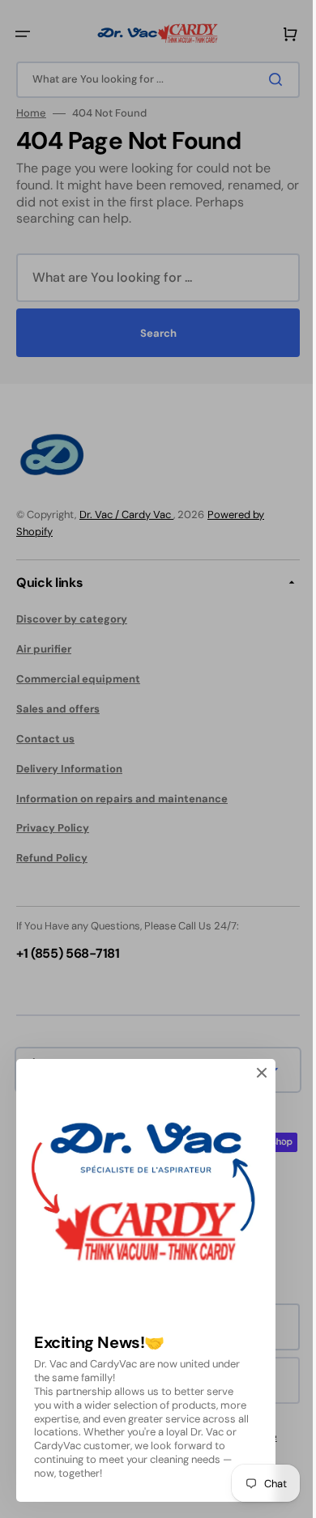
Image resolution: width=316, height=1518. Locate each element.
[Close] (261, 1072)
